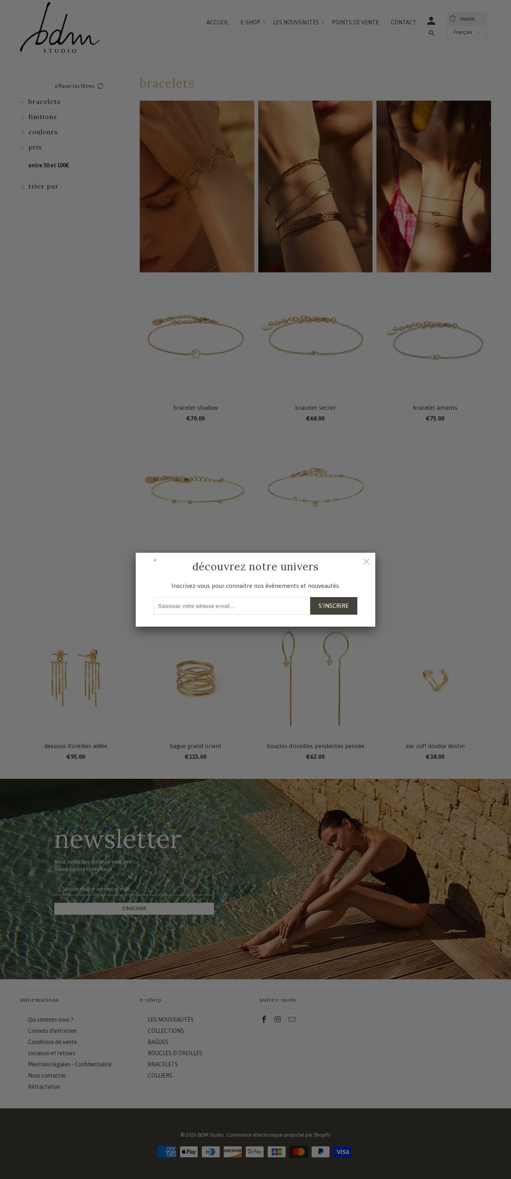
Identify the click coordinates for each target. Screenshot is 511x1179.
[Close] (366, 561)
